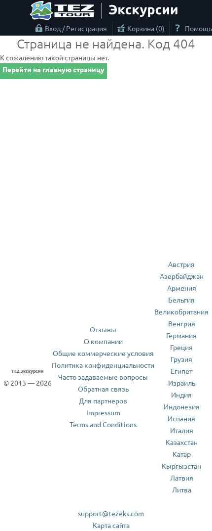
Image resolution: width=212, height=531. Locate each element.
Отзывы (103, 329)
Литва (181, 489)
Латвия (181, 477)
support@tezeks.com (111, 513)
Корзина (144, 28)
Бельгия (181, 299)
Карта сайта (111, 525)
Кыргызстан (181, 465)
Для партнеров (103, 400)
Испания (181, 418)
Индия (181, 394)
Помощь (198, 28)
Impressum (103, 412)
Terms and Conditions (103, 424)
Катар (182, 453)
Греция (181, 347)
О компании (103, 341)
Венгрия (181, 323)
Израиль (181, 382)
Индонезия (182, 406)
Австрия (181, 264)
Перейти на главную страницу (53, 69)
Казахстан (182, 442)
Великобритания (181, 311)
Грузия (181, 358)
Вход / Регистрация (76, 28)
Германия (181, 335)
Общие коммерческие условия (103, 353)
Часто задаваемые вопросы (103, 376)
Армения (181, 287)
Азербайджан (182, 275)
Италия (181, 430)
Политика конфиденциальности (103, 364)
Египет (181, 370)
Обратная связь (103, 388)
